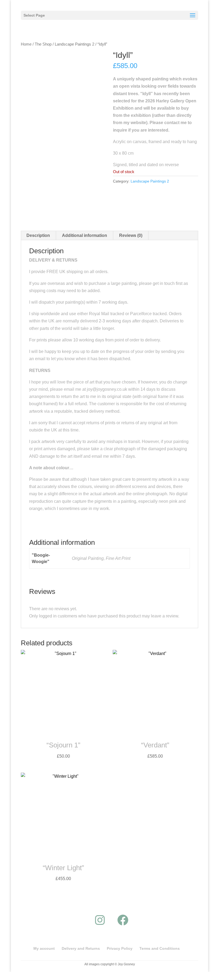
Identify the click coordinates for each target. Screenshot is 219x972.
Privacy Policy (119, 948)
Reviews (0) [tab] (130, 235)
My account (44, 948)
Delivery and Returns (81, 948)
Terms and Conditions (159, 948)
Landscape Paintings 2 (74, 44)
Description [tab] (38, 235)
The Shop (43, 44)
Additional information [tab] (84, 235)
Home (26, 44)
